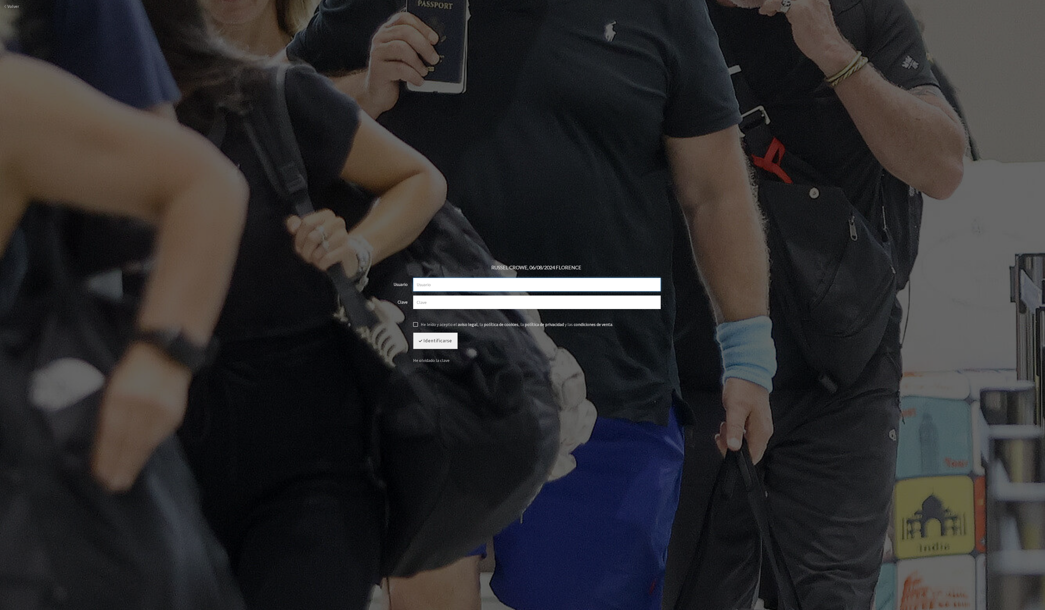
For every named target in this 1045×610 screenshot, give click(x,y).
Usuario (401, 284)
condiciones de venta (593, 324)
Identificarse (437, 341)
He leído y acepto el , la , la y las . (517, 324)
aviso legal (468, 324)
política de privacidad (544, 324)
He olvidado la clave (431, 360)
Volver (13, 6)
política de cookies (501, 324)
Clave (403, 302)
